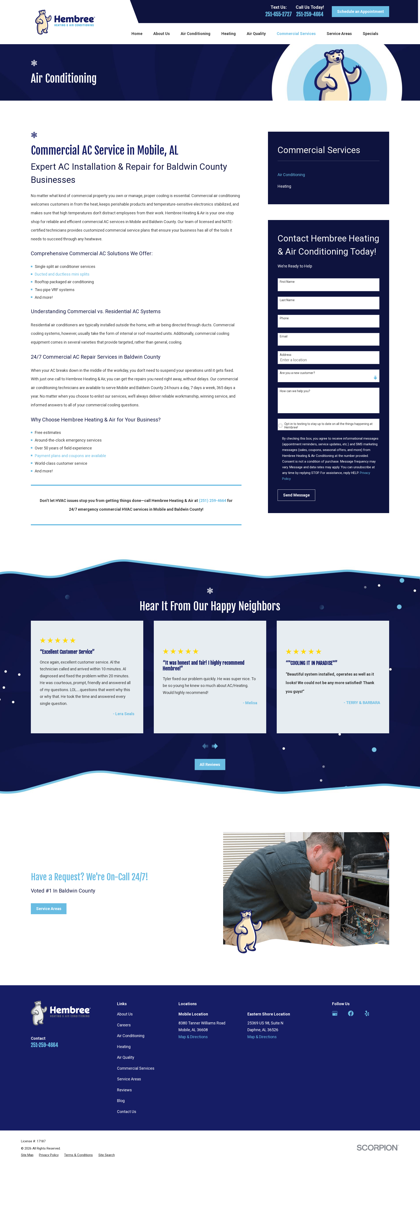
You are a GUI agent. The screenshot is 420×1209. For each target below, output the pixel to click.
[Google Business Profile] (335, 1013)
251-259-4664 (310, 14)
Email (283, 336)
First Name (287, 281)
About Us (125, 1014)
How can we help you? (295, 391)
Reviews (124, 1090)
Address (285, 354)
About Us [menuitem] (161, 33)
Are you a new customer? (297, 373)
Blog (121, 1100)
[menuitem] (328, 174)
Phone (284, 318)
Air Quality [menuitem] (256, 33)
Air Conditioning (130, 1035)
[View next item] (215, 746)
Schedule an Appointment (360, 11)
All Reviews (210, 764)
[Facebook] (351, 1013)
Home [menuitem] (136, 33)
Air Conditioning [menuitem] (195, 33)
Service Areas (48, 908)
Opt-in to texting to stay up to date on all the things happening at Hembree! (328, 425)
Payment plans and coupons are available (70, 455)
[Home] (65, 22)
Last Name (287, 300)
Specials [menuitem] (370, 33)
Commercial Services (135, 1068)
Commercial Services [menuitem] (296, 33)
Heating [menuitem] (228, 33)
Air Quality (125, 1057)
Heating (124, 1046)
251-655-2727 (278, 14)
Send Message (296, 495)
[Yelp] (367, 1013)
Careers (124, 1025)
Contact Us (126, 1111)
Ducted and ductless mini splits (62, 274)
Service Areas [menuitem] (339, 33)
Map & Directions (193, 1036)
